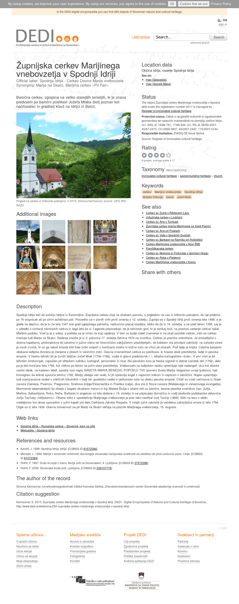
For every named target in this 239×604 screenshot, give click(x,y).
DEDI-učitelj (24, 566)
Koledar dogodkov (81, 546)
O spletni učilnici (26, 541)
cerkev (147, 192)
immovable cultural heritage (159, 176)
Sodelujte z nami (188, 546)
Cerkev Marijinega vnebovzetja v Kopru (171, 262)
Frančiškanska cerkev (159, 248)
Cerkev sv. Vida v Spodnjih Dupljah (168, 235)
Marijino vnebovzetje (168, 192)
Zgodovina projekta (136, 546)
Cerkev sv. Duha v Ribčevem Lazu (167, 213)
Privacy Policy (221, 4)
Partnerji (183, 541)
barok (170, 197)
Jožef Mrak (184, 197)
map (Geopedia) (156, 79)
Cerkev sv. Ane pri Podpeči (163, 231)
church (218, 176)
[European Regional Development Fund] (92, 589)
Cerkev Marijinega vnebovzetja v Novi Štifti (173, 244)
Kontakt (75, 561)
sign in (223, 24)
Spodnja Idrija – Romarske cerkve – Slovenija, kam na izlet (58, 426)
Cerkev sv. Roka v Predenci (163, 257)
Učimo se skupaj (26, 556)
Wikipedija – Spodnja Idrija (38, 430)
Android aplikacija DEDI (139, 561)
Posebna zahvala (189, 561)
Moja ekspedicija (27, 561)
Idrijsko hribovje (153, 197)
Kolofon (182, 551)
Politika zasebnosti (136, 556)
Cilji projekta (132, 541)
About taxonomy (176, 170)
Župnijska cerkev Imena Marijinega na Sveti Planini (178, 226)
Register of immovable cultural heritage (166, 111)
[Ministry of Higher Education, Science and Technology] (142, 589)
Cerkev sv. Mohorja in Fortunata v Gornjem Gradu (177, 253)
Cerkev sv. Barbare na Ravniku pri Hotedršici (174, 239)
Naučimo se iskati (27, 546)
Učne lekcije (24, 551)
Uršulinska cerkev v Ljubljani (164, 217)
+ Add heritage (140, 37)
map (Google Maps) (158, 84)
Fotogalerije (77, 556)
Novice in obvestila (82, 541)
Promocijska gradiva (83, 551)
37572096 (141, 463)
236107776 (104, 468)
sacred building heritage (195, 176)
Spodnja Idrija (193, 192)
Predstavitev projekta (137, 551)
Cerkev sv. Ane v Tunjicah (162, 222)
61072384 (90, 449)
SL (219, 20)
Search (219, 36)
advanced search (199, 42)
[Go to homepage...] (47, 45)
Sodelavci (184, 556)
